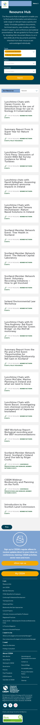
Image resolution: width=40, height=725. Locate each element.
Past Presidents (7, 673)
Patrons (5, 670)
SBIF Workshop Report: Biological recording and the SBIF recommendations (19, 432)
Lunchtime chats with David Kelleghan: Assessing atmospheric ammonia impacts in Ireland (19, 183)
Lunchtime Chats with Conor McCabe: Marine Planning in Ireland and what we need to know (17, 380)
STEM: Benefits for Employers (12, 594)
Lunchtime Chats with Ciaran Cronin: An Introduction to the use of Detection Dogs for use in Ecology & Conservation (19, 106)
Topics (6, 60)
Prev (7, 527)
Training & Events (8, 601)
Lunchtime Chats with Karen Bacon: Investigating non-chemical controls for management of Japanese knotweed (19, 407)
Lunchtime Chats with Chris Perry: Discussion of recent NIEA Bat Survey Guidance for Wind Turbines (19, 157)
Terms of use (25, 677)
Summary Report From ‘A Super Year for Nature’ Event (18, 131)
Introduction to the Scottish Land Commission (19, 505)
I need (5, 642)
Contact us (24, 662)
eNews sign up (20, 563)
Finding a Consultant (9, 649)
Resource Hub (7, 584)
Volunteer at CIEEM (8, 680)
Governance (6, 666)
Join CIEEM (6, 587)
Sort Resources (8, 91)
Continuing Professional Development (14, 597)
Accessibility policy (26, 668)
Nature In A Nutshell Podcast (11, 629)
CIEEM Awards (7, 676)
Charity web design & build (10, 712)
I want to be (7, 633)
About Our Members (9, 645)
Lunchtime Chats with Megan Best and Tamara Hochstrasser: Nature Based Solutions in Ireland (19, 208)
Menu (35, 3)
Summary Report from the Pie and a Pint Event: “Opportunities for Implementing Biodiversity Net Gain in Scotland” (19, 354)
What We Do (6, 660)
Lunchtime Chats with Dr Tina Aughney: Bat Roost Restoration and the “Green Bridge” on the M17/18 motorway (19, 327)
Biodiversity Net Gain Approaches (13, 607)
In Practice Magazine (9, 626)
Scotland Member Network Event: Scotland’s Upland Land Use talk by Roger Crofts (19, 456)
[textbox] (23, 55)
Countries (7, 68)
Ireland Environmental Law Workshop (19, 302)
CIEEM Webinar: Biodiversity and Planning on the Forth (19, 482)
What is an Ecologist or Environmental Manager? (17, 636)
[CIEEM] (4, 4)
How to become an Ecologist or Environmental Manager (19, 639)
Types (6, 48)
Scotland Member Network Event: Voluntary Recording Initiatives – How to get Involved (19, 279)
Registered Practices (9, 617)
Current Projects (8, 611)
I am (4, 581)
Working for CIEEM (8, 663)
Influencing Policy (8, 604)
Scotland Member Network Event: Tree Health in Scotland (19, 232)
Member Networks (8, 591)
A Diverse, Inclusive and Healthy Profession (15, 614)
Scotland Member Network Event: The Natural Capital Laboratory (19, 255)
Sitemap (23, 680)
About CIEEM (8, 653)
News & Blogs (25, 665)
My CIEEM (20, 573)
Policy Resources (16, 140)
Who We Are (6, 656)
